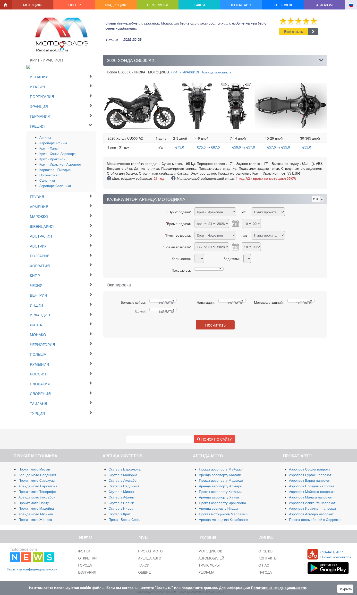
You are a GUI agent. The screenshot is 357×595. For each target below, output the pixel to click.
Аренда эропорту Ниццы (218, 508)
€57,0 (250, 147)
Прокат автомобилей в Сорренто (315, 519)
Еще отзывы (294, 31)
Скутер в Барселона (125, 469)
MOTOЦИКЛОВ (210, 551)
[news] (32, 553)
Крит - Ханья (49, 148)
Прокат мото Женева (35, 519)
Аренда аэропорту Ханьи (219, 497)
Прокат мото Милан (34, 469)
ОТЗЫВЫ (265, 551)
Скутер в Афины (122, 497)
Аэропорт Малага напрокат (310, 497)
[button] (33, 4)
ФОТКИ (84, 551)
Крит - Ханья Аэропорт (57, 153)
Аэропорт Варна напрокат (310, 480)
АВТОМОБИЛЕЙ (211, 558)
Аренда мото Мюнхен (35, 513)
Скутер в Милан (121, 491)
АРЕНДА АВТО (149, 558)
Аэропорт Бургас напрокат (310, 474)
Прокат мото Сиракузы (36, 480)
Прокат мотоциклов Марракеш (223, 513)
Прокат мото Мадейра (36, 508)
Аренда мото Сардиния (37, 474)
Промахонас (49, 174)
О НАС (263, 565)
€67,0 (215, 147)
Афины (45, 137)
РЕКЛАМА (206, 572)
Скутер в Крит (119, 513)
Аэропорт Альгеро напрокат (311, 513)
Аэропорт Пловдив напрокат (311, 485)
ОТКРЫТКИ (87, 558)
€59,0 (236, 147)
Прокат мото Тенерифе (37, 491)
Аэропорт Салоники (55, 185)
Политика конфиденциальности (32, 569)
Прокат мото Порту (33, 502)
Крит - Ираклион (52, 158)
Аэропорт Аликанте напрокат (312, 502)
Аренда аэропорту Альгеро (220, 485)
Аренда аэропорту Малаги (220, 474)
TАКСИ (143, 565)
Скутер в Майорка (123, 474)
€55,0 (285, 147)
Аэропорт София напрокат (310, 469)
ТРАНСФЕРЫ (209, 565)
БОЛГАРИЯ (87, 572)
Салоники (47, 180)
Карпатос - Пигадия (55, 169)
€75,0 (179, 147)
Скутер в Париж (121, 502)
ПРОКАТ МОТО (150, 551)
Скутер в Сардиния (124, 485)
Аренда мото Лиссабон (36, 497)
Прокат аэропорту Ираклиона (222, 502)
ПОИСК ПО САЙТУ (216, 439)
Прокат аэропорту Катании (220, 491)
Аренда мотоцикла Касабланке (223, 519)
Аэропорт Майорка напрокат (312, 491)
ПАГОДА (265, 572)
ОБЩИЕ (144, 572)
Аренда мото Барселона (38, 485)
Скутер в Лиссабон (123, 480)
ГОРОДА (85, 565)
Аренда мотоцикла (200, 72)
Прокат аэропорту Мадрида (221, 480)
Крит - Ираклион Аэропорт (60, 164)
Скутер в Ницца (121, 508)
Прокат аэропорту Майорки (221, 469)
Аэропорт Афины (53, 142)
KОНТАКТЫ (267, 558)
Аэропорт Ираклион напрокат (312, 508)
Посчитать (215, 324)
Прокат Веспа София (126, 519)
